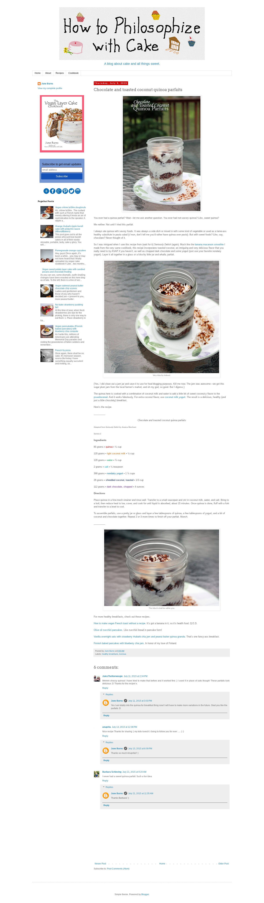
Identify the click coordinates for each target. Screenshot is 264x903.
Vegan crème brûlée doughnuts (70, 207)
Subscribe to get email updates (61, 164)
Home (38, 73)
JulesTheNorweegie (112, 676)
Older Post (223, 863)
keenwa (122, 654)
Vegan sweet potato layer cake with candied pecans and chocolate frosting (63, 270)
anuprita (106, 727)
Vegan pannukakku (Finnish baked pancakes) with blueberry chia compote (68, 329)
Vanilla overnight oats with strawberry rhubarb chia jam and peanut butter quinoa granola (139, 636)
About (48, 73)
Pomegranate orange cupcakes (70, 250)
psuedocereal (101, 397)
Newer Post (100, 863)
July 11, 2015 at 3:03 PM (140, 701)
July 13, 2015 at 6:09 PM (140, 748)
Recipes (60, 73)
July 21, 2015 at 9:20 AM (134, 772)
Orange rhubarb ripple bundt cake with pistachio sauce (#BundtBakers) (69, 229)
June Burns (117, 701)
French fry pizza (63, 350)
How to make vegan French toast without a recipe (119, 623)
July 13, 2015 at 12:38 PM (124, 727)
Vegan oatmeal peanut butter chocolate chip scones (69, 286)
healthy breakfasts (110, 654)
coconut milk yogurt (175, 397)
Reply (105, 688)
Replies (109, 694)
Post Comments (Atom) (118, 868)
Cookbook (73, 73)
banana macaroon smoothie (209, 244)
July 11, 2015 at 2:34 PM (135, 676)
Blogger (145, 894)
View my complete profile (50, 88)
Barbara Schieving (111, 772)
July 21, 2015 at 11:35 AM (140, 793)
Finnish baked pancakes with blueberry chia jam (119, 643)
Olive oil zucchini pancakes (108, 630)
